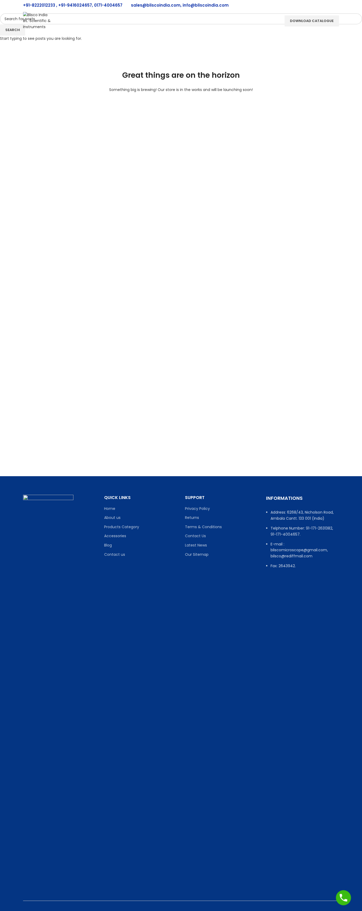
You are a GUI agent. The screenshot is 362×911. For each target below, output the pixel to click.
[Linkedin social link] (320, 5)
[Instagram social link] (307, 5)
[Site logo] (37, 20)
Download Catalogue (312, 20)
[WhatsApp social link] (333, 5)
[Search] (274, 21)
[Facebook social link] (294, 5)
